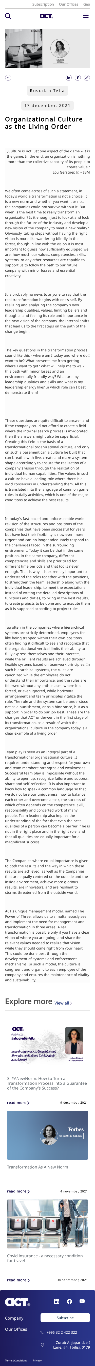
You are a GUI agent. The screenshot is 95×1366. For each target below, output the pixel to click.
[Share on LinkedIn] (69, 78)
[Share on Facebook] (78, 78)
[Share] (8, 78)
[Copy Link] (87, 78)
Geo (86, 4)
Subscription (43, 4)
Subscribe (65, 1317)
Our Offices (68, 4)
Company (14, 1318)
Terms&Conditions (16, 1360)
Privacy (37, 1360)
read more (16, 1103)
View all (61, 1003)
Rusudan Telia (47, 90)
